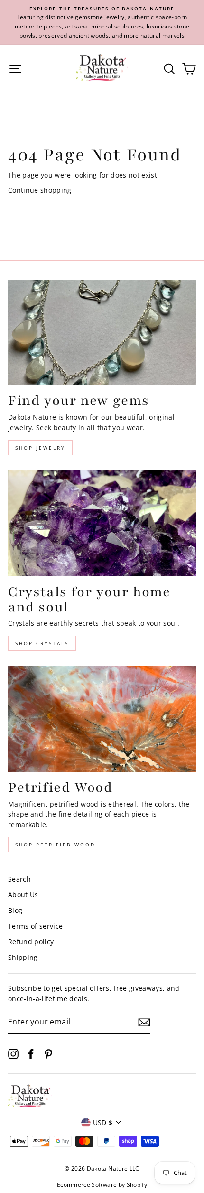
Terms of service (35, 925)
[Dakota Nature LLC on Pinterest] (48, 1053)
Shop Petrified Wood (55, 844)
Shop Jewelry (40, 447)
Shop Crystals (42, 643)
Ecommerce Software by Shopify (102, 1185)
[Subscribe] (144, 1022)
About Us (23, 894)
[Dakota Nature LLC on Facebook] (31, 1053)
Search (19, 878)
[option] (102, 22)
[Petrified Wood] (102, 719)
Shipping (23, 957)
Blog (15, 910)
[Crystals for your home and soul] (102, 523)
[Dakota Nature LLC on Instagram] (13, 1053)
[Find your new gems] (102, 332)
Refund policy (31, 941)
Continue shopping (40, 190)
